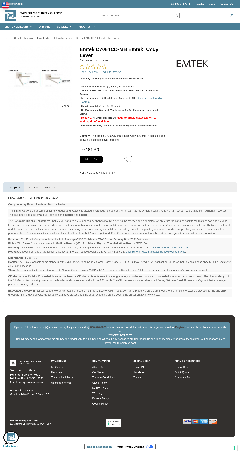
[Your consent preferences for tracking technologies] (234, 448)
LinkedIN (138, 367)
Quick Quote (182, 372)
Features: (32, 187)
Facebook (139, 372)
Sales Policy (99, 382)
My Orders (57, 367)
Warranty (97, 393)
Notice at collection (99, 446)
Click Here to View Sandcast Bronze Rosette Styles (155, 251)
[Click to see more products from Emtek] (192, 63)
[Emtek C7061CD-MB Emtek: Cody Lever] (40, 48)
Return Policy (100, 388)
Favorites (56, 372)
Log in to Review (111, 72)
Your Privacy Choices (130, 446)
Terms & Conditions (103, 377)
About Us (97, 367)
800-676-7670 (31, 374)
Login (212, 4)
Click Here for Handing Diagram (169, 247)
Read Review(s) (89, 72)
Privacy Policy (100, 398)
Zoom (65, 106)
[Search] (177, 15)
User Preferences (61, 382)
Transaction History (62, 377)
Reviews (50, 187)
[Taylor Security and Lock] (33, 15)
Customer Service (185, 377)
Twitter (137, 377)
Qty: (123, 158)
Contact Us (226, 4)
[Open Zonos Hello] (5, 5)
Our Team (98, 372)
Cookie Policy (100, 403)
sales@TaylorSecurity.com (30, 382)
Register (199, 4)
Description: (14, 187)
